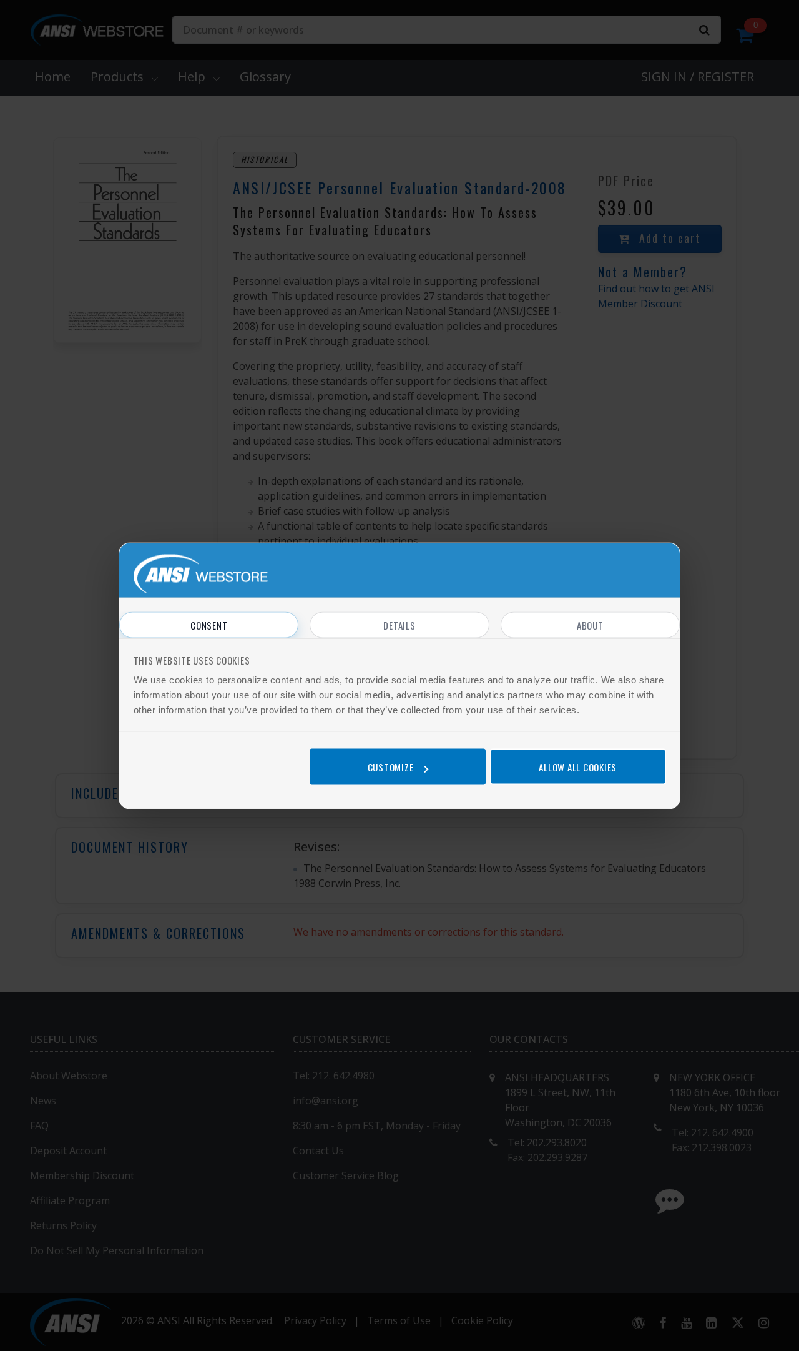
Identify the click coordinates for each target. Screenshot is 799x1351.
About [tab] (590, 624)
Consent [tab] (208, 624)
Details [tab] (399, 624)
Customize (391, 767)
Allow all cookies (578, 767)
